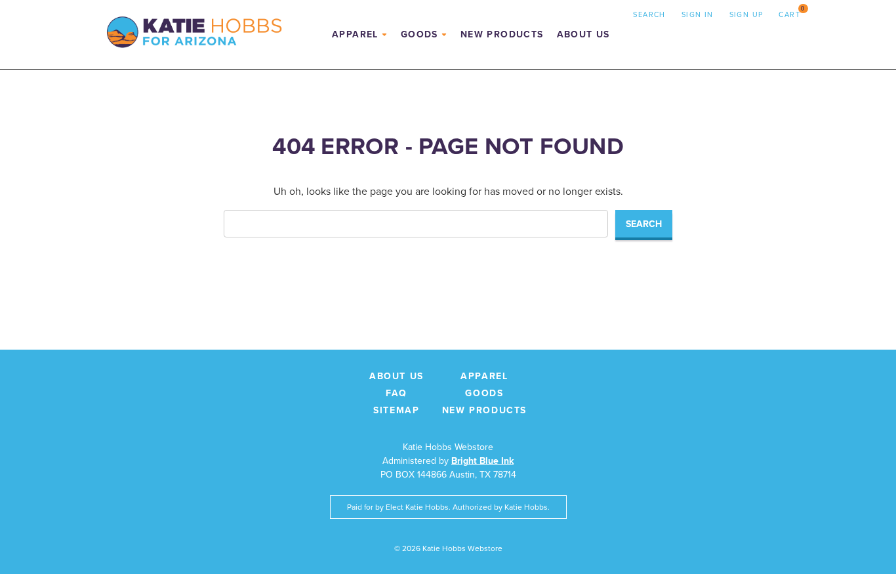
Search (649, 14)
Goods (419, 34)
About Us (583, 34)
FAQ (396, 393)
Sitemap (396, 410)
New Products (502, 34)
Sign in (698, 14)
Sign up (746, 14)
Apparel (355, 34)
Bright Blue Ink (482, 461)
